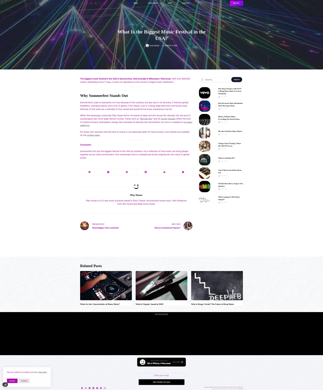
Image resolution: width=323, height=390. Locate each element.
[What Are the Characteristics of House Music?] (106, 285)
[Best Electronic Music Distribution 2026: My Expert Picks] (204, 106)
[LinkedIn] (145, 172)
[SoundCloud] (100, 3)
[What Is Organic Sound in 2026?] (161, 285)
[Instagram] (91, 3)
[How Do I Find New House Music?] (204, 133)
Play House (224, 96)
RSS (242, 387)
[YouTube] (96, 3)
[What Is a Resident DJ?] (204, 159)
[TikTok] (86, 388)
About (231, 387)
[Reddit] (164, 172)
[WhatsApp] (183, 172)
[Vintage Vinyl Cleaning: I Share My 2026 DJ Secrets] (204, 146)
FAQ (234, 387)
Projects (214, 387)
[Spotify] (105, 3)
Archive (221, 387)
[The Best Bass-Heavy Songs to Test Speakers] (204, 186)
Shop (170, 3)
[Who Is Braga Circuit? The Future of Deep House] (217, 285)
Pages (225, 387)
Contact (186, 3)
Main (136, 3)
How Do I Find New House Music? (230, 131)
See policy (42, 372)
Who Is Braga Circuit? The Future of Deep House (212, 304)
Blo (228, 387)
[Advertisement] (221, 228)
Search (237, 79)
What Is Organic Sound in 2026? (150, 304)
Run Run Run (146, 118)
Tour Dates (152, 3)
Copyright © (206, 387)
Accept (12, 381)
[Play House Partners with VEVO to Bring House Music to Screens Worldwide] (204, 93)
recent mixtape (168, 118)
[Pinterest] (127, 172)
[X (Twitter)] (86, 3)
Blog (218, 387)
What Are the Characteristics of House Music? (100, 304)
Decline (24, 381)
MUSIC (236, 3)
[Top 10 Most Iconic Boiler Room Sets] (204, 173)
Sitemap (238, 387)
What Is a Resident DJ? (226, 158)
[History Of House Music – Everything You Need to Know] (204, 119)
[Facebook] (82, 3)
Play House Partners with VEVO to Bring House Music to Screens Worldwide (229, 91)
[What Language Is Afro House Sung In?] (204, 200)
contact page (93, 135)
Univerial (241, 388)
